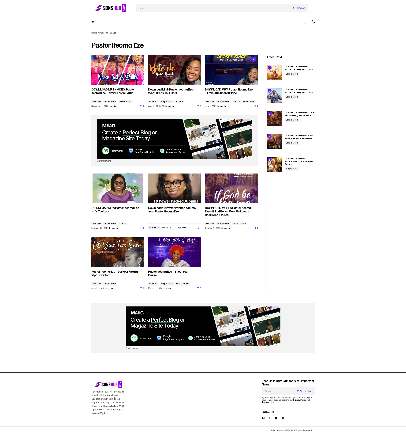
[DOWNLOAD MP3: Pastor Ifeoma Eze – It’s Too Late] (117, 188)
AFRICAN (96, 101)
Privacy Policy (299, 400)
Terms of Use (268, 402)
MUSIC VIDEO (125, 101)
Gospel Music (110, 101)
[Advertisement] (174, 139)
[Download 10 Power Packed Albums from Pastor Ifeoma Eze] (174, 188)
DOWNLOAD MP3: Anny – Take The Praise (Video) (299, 137)
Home (94, 33)
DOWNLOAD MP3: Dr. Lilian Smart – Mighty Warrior (300, 114)
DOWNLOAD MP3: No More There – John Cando (299, 68)
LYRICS (179, 101)
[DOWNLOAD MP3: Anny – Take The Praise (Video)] (274, 141)
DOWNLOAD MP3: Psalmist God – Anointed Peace (299, 161)
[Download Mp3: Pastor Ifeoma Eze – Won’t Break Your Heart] (174, 70)
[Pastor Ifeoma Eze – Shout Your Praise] (174, 252)
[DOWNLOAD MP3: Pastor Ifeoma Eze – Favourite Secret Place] (231, 70)
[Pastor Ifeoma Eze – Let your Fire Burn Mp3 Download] (117, 252)
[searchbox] (214, 8)
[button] (93, 22)
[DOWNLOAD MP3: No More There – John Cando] (274, 72)
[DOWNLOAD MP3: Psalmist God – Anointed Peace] (274, 164)
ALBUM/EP (154, 227)
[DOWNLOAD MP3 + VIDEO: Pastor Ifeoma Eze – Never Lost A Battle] (117, 70)
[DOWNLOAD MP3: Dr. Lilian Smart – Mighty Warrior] (274, 118)
